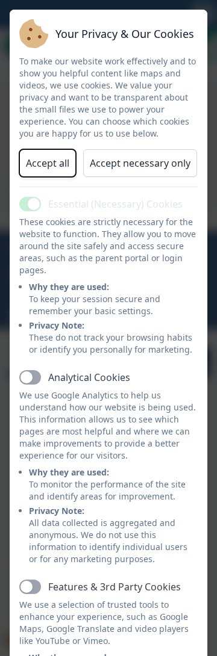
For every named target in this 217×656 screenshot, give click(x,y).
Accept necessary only (140, 163)
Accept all (47, 163)
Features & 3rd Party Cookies (114, 586)
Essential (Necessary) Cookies (115, 204)
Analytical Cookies (89, 377)
